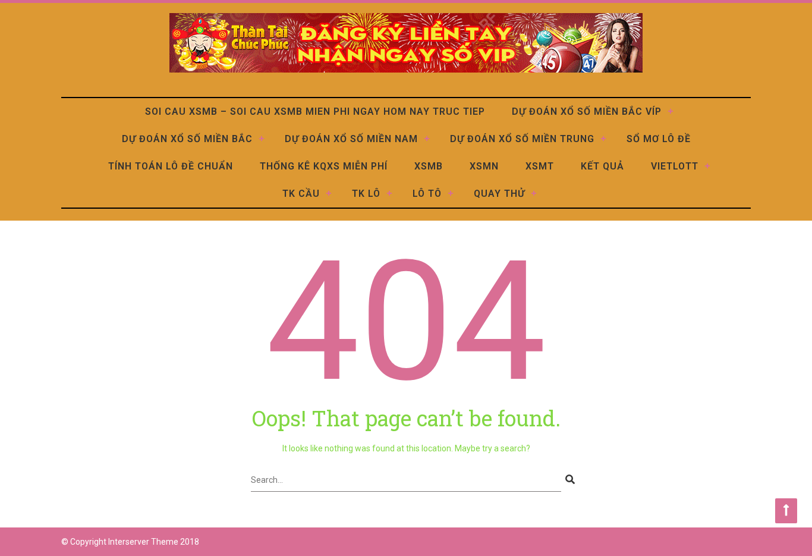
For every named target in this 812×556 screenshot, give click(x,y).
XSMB (428, 166)
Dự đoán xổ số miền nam (351, 139)
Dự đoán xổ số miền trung (522, 139)
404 (406, 321)
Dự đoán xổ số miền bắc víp (587, 111)
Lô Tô (427, 193)
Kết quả (602, 166)
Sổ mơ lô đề (659, 139)
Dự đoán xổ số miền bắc (187, 139)
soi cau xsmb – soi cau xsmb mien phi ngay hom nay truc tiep (315, 111)
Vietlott (674, 166)
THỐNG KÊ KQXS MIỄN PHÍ (324, 166)
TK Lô (366, 193)
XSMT (539, 166)
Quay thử (499, 193)
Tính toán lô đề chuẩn (170, 166)
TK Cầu (301, 193)
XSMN (484, 166)
